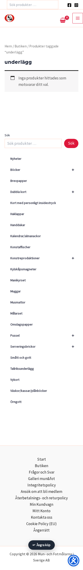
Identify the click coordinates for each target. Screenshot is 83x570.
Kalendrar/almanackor (25, 236)
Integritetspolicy (41, 485)
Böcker (42, 169)
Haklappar (17, 214)
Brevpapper (18, 181)
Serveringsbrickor (42, 346)
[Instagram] (76, 5)
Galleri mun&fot (41, 478)
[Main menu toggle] (77, 18)
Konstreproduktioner (42, 258)
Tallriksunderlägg (22, 368)
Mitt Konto (41, 510)
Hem (8, 46)
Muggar (15, 291)
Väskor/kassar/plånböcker (28, 391)
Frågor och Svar (41, 472)
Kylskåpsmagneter (23, 269)
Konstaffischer (20, 247)
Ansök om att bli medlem (41, 491)
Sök (7, 135)
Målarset (16, 313)
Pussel (42, 335)
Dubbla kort (42, 192)
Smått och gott (20, 357)
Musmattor (17, 302)
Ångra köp (42, 545)
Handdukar (17, 225)
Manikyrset (18, 280)
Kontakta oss (41, 517)
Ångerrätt (41, 530)
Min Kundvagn (41, 504)
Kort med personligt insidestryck (33, 203)
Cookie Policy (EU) (41, 523)
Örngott (15, 402)
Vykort (14, 380)
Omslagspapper (21, 324)
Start (41, 459)
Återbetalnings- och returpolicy (41, 497)
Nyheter (15, 159)
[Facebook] (69, 5)
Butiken (21, 46)
